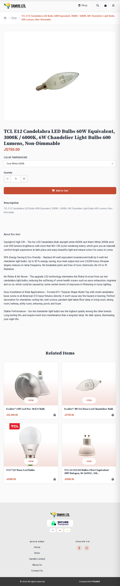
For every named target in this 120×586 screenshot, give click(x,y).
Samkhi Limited (37, 559)
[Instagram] (87, 548)
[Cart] (105, 5)
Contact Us (37, 570)
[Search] (98, 5)
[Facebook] (79, 548)
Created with (89, 581)
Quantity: (8, 172)
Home (37, 547)
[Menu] (113, 5)
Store (37, 553)
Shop (14, 18)
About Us (37, 564)
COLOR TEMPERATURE (15, 157)
